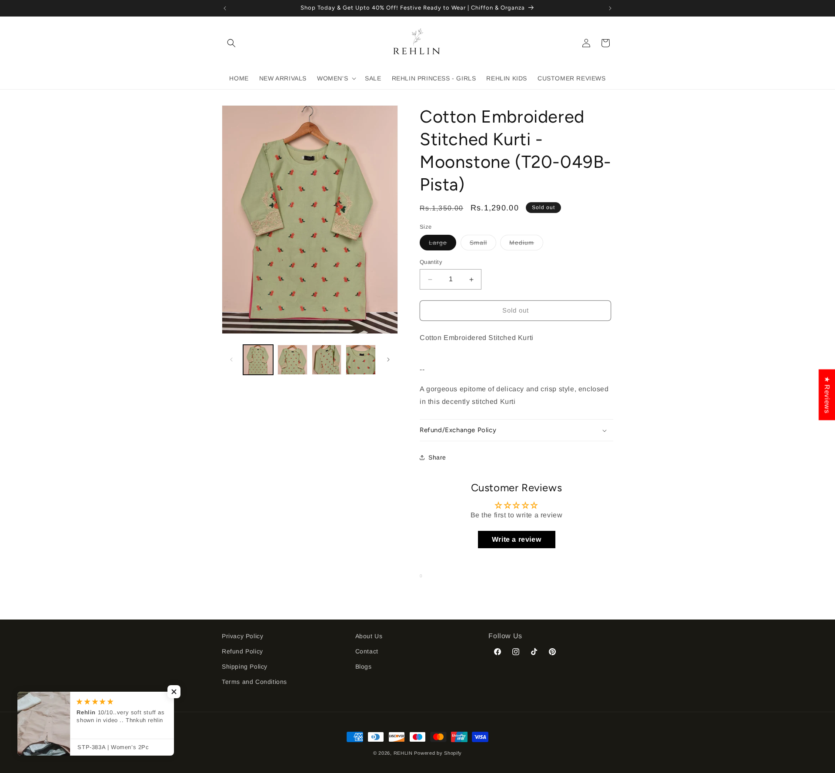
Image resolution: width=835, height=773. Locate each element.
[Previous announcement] (224, 8)
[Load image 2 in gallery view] (292, 360)
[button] (231, 43)
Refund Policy (242, 651)
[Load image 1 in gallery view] (258, 360)
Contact (366, 651)
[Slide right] (388, 359)
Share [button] (437, 457)
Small (483, 245)
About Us (369, 636)
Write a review (516, 539)
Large (442, 245)
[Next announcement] (610, 8)
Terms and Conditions (254, 681)
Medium (526, 245)
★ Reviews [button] (827, 394)
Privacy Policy (242, 636)
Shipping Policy (244, 666)
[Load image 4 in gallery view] (361, 360)
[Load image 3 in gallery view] (327, 360)
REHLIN (403, 753)
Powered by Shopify (438, 753)
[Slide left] (231, 359)
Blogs (363, 666)
